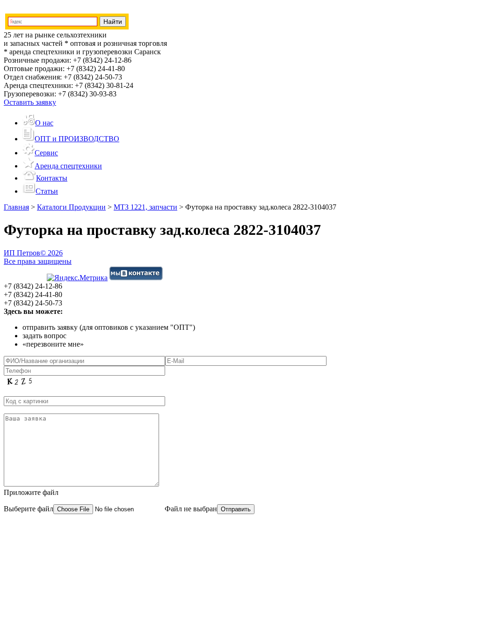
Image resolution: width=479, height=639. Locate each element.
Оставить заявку (30, 102)
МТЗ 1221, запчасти (145, 207)
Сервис (46, 153)
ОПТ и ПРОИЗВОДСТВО (77, 139)
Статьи (47, 191)
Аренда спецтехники (68, 166)
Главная (16, 207)
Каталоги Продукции (71, 207)
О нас (44, 123)
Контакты (51, 178)
